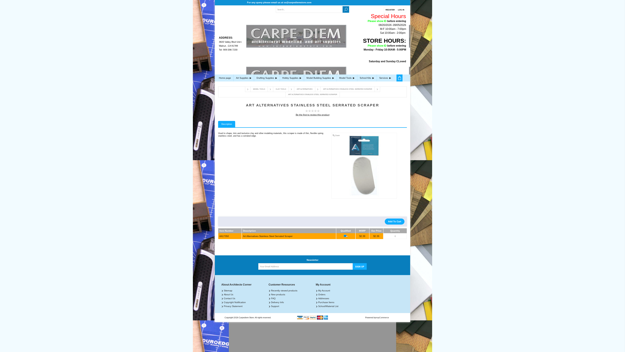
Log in (401, 10)
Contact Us (229, 298)
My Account (324, 290)
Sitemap (228, 290)
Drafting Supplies (266, 78)
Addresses (323, 298)
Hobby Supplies (290, 78)
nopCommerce (382, 317)
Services (384, 78)
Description (226, 124)
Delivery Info (277, 302)
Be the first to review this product (312, 114)
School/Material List (328, 306)
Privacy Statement (233, 306)
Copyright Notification (235, 302)
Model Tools (345, 78)
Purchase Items (326, 302)
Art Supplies (242, 78)
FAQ (273, 298)
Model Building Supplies (319, 78)
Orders (321, 294)
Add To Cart (394, 221)
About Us (228, 294)
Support (275, 306)
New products (278, 294)
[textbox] (309, 9)
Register (390, 10)
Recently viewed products (284, 290)
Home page (225, 78)
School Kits (366, 78)
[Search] (346, 9)
